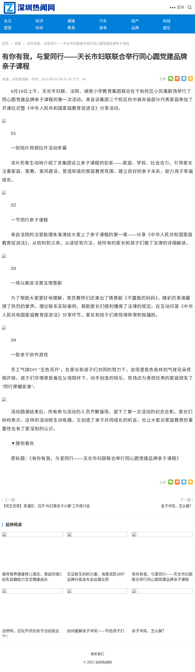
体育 (103, 28)
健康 (71, 21)
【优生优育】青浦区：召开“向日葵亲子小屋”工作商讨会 (46, 506)
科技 (167, 21)
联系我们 (97, 654)
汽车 (103, 21)
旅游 (7, 28)
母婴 (17, 43)
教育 (71, 28)
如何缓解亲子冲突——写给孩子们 (95, 631)
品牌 (135, 28)
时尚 (39, 28)
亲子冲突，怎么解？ (177, 506)
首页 (5, 43)
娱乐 (167, 28)
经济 (39, 21)
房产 (135, 21)
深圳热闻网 (103, 662)
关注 (7, 21)
